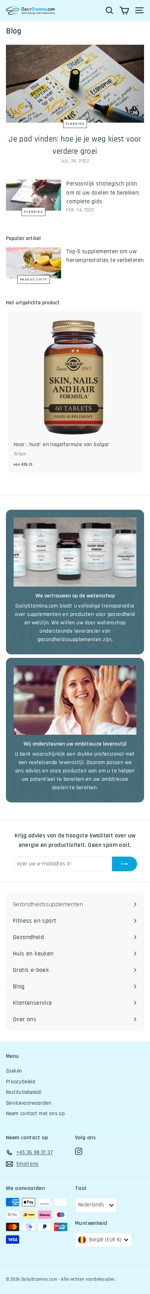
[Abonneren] (124, 864)
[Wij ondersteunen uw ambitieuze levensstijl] (75, 700)
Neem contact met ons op (35, 1113)
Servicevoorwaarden (28, 1103)
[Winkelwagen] (124, 10)
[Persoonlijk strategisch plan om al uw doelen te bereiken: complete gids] (33, 195)
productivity (33, 279)
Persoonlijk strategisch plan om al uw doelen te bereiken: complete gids (103, 192)
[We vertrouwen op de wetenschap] (75, 552)
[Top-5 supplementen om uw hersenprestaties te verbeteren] (33, 262)
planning (75, 124)
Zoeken (14, 1071)
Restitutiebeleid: (24, 1092)
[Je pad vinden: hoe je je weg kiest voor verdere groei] (75, 84)
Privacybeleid (20, 1081)
